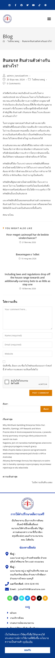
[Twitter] (27, 5)
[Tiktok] (39, 5)
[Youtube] (34, 5)
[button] (49, 19)
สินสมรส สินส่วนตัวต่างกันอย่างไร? (37, 41)
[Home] (4, 41)
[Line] (10, 5)
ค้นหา (5, 403)
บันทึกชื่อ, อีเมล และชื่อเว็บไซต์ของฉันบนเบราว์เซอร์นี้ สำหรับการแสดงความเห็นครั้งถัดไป (27, 367)
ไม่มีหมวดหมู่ (38, 79)
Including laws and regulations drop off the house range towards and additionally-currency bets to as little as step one (27, 279)
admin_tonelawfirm (17, 75)
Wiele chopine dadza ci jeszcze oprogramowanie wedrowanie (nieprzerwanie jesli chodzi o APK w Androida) (24, 453)
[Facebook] (21, 5)
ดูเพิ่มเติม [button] (28, 641)
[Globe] (45, 5)
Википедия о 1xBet (27, 254)
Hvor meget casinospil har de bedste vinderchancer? (27, 236)
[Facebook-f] (15, 5)
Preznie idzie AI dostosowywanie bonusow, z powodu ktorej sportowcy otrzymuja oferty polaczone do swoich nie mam (27, 436)
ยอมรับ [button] (27, 650)
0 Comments (14, 83)
